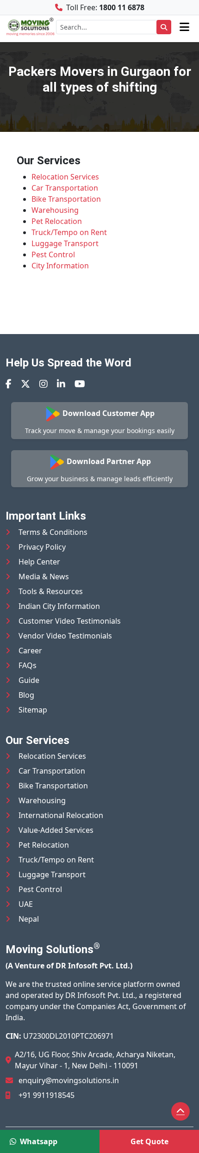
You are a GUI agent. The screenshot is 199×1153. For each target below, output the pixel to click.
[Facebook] (9, 384)
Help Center (39, 562)
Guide (29, 680)
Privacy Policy (42, 547)
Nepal (29, 919)
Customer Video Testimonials (70, 621)
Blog (26, 695)
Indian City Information (59, 606)
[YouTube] (80, 384)
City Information (60, 265)
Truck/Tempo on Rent (69, 232)
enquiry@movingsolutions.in (69, 1080)
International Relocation (61, 815)
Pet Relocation (56, 221)
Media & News (44, 576)
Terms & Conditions (53, 532)
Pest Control (53, 254)
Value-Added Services (56, 830)
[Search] (163, 27)
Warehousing (55, 210)
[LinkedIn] (61, 384)
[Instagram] (43, 384)
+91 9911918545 (47, 1095)
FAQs (28, 665)
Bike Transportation (66, 199)
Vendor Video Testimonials (65, 636)
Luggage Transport (65, 243)
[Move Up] (180, 1111)
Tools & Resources (51, 591)
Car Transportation (64, 188)
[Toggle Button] (184, 27)
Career (30, 650)
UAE (26, 904)
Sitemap (33, 710)
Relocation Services (65, 177)
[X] (25, 384)
